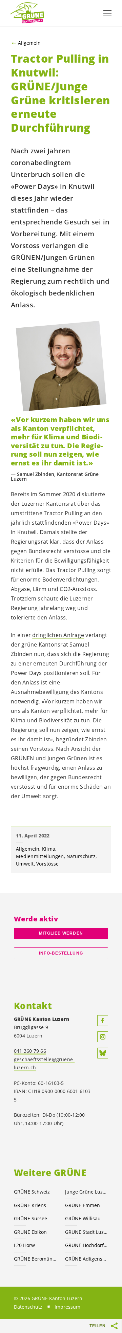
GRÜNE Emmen (82, 1205)
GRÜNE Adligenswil (86, 1258)
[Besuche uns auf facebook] (102, 1020)
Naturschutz (81, 856)
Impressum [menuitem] (67, 1307)
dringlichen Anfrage (58, 635)
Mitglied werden (61, 933)
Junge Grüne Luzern (86, 1191)
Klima (48, 849)
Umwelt (25, 863)
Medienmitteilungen (40, 856)
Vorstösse (47, 863)
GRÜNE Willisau (83, 1218)
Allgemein (29, 43)
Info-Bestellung (61, 953)
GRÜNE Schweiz (32, 1191)
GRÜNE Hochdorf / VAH (86, 1245)
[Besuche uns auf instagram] (102, 1036)
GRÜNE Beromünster (35, 1258)
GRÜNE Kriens (30, 1205)
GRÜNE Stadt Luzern (86, 1232)
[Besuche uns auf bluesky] (102, 1053)
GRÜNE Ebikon (30, 1232)
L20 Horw (24, 1245)
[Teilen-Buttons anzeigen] (114, 1326)
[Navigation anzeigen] (107, 13)
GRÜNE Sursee (30, 1218)
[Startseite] (27, 13)
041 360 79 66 (30, 1051)
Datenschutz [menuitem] (28, 1307)
